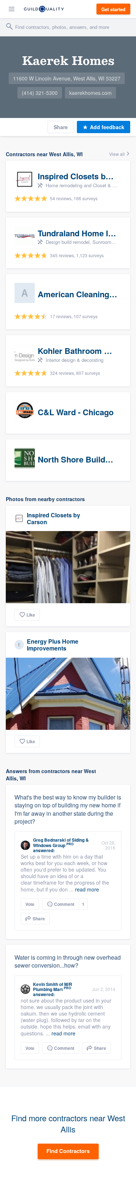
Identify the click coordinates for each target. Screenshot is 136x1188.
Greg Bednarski (49, 840)
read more (87, 889)
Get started (113, 9)
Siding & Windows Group (61, 842)
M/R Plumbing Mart (52, 986)
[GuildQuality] (44, 9)
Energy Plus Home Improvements (52, 644)
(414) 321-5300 (40, 92)
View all (117, 154)
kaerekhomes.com (90, 92)
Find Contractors (68, 1151)
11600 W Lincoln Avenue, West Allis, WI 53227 (66, 78)
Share (61, 127)
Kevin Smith (45, 984)
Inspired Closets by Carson (53, 518)
